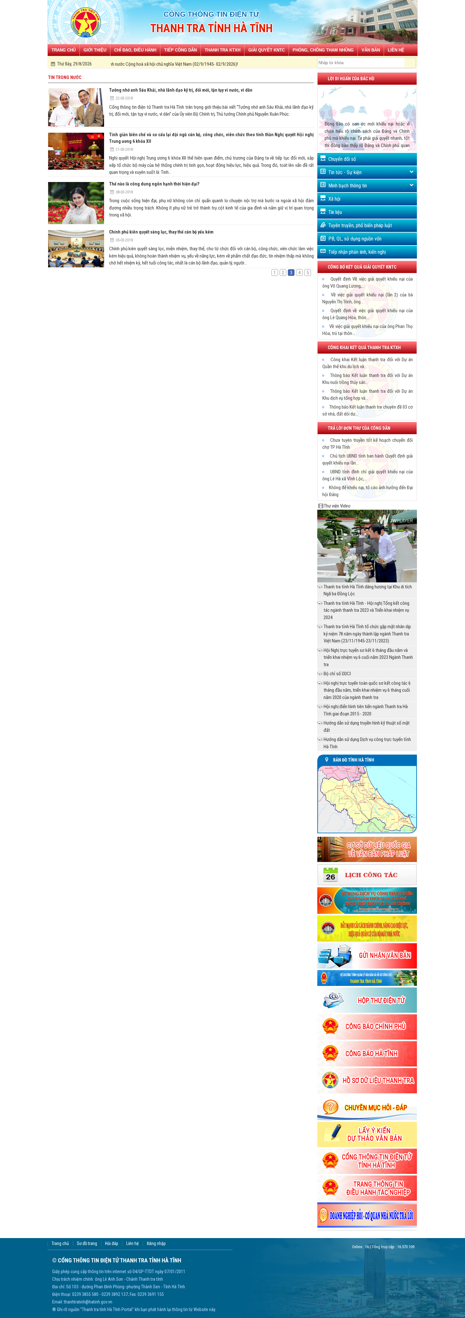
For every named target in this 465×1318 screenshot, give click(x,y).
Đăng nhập (156, 1243)
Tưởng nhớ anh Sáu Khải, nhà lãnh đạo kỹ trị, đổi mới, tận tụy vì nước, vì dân (180, 90)
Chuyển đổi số (342, 159)
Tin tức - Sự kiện (345, 172)
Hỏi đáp (111, 1243)
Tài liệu (335, 212)
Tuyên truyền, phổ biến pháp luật (360, 225)
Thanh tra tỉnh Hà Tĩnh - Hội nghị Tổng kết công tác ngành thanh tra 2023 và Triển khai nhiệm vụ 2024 (366, 610)
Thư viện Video (337, 506)
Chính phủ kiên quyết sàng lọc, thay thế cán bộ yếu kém (161, 231)
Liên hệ (132, 1243)
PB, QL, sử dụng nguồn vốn (354, 239)
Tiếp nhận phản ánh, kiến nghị (357, 252)
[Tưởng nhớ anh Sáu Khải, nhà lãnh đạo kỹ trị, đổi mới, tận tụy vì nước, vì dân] (76, 107)
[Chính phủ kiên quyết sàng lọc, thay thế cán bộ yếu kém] (76, 248)
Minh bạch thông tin (347, 186)
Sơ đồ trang (87, 1243)
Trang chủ (60, 1243)
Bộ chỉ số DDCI (337, 674)
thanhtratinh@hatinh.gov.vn (88, 1301)
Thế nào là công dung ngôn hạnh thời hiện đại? (154, 183)
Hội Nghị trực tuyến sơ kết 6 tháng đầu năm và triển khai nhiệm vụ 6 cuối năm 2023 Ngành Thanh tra (368, 657)
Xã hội (334, 199)
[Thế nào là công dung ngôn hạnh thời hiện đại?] (76, 203)
